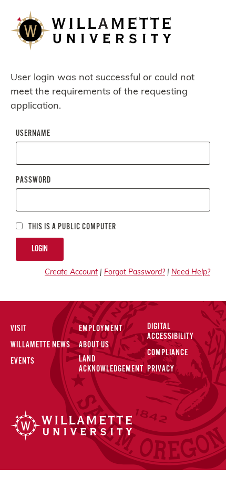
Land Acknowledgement (111, 364)
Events (23, 361)
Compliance (167, 353)
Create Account (71, 273)
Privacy (160, 369)
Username (33, 134)
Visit (19, 329)
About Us (94, 345)
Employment (100, 329)
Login (40, 249)
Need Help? (190, 273)
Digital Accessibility (170, 332)
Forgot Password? (134, 273)
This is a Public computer (71, 227)
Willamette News (40, 345)
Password (33, 180)
